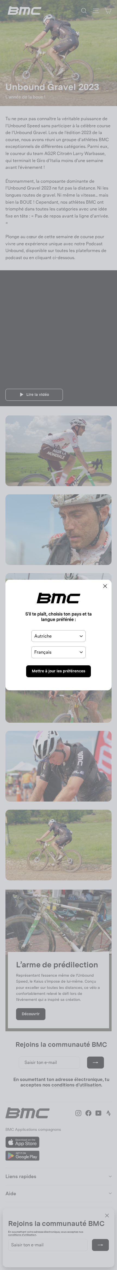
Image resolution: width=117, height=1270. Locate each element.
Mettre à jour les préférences (58, 671)
